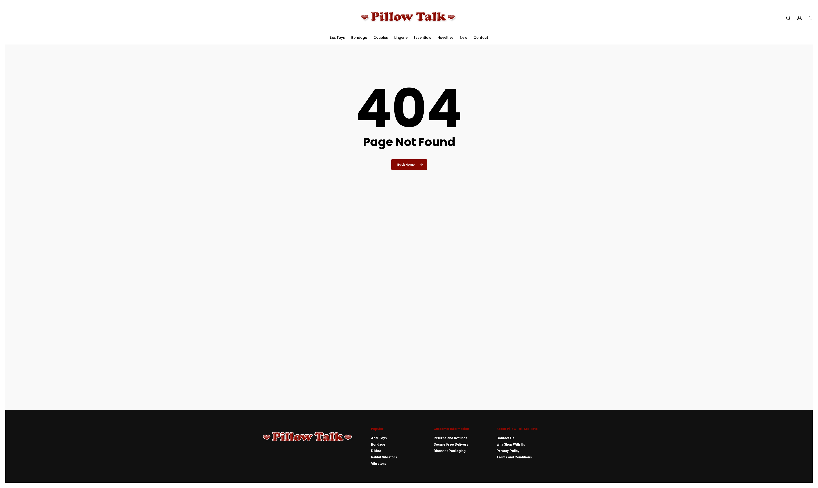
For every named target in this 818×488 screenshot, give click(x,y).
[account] (799, 18)
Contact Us (505, 438)
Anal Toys (379, 438)
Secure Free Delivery (451, 444)
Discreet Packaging (450, 451)
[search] (788, 18)
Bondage (378, 444)
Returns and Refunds (450, 438)
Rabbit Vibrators (384, 457)
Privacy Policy (508, 451)
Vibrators (378, 464)
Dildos (376, 451)
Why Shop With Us (511, 444)
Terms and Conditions (514, 457)
